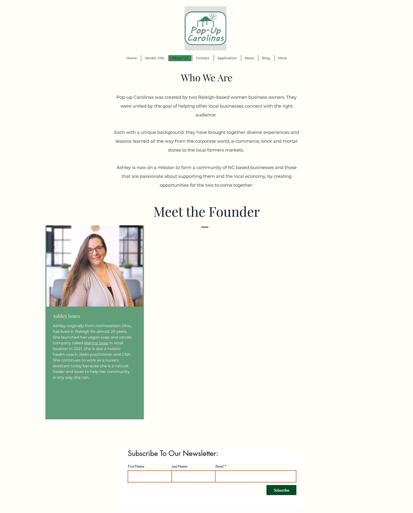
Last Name (179, 466)
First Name (136, 466)
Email (219, 466)
